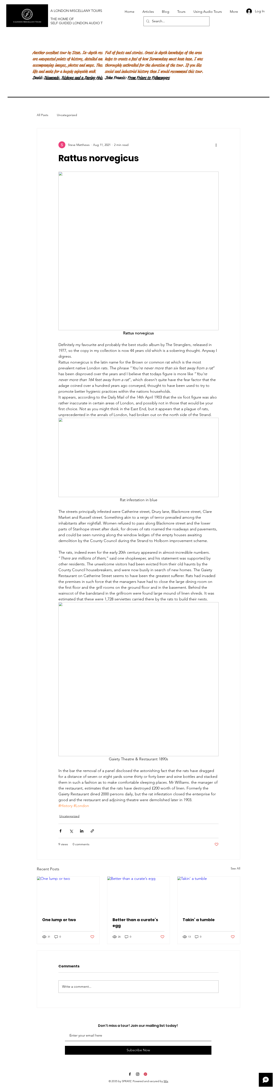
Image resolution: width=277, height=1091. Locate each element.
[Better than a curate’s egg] (138, 894)
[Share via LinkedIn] (82, 831)
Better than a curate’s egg (135, 922)
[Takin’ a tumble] (208, 894)
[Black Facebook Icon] (130, 1074)
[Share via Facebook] (60, 831)
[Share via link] (92, 831)
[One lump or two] (68, 894)
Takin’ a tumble (199, 919)
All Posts (42, 115)
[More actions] (216, 144)
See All (235, 868)
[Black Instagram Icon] (137, 1074)
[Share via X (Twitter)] (71, 831)
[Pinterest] (145, 1074)
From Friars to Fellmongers (148, 77)
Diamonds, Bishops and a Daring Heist (74, 77)
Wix (166, 1081)
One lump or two (59, 919)
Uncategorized (67, 115)
